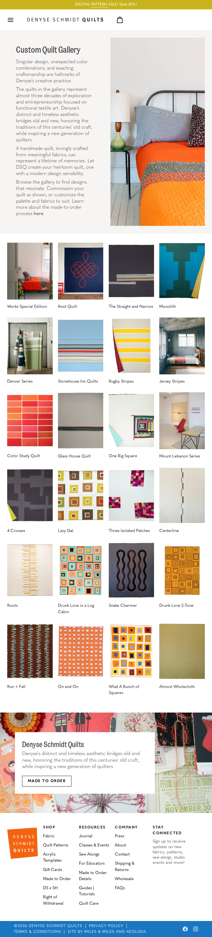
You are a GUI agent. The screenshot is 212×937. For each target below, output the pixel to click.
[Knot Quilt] (80, 271)
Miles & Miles (99, 932)
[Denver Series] (29, 345)
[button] (22, 826)
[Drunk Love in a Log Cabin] (80, 570)
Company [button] (126, 827)
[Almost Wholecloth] (182, 651)
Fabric (49, 836)
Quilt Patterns (55, 845)
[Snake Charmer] (131, 570)
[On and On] (80, 651)
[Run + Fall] (29, 651)
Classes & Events (94, 845)
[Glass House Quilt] (80, 420)
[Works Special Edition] (29, 271)
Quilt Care (89, 904)
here (38, 213)
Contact (122, 855)
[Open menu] (15, 19)
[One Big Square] (131, 420)
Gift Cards (52, 870)
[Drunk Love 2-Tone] (182, 570)
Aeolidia (136, 932)
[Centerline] (182, 495)
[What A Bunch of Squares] (131, 651)
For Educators (92, 864)
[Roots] (29, 570)
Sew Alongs (89, 855)
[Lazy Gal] (80, 495)
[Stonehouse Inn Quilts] (80, 345)
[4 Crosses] (29, 495)
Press (119, 836)
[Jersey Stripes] (182, 345)
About (120, 845)
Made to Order (57, 879)
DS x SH (50, 888)
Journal (85, 836)
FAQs (120, 888)
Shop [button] (49, 827)
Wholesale (124, 879)
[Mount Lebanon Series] (182, 420)
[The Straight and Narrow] (131, 271)
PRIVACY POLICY (106, 926)
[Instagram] (195, 929)
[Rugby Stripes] (131, 345)
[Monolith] (182, 271)
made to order (47, 781)
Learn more (102, 781)
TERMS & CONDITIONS (37, 932)
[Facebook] (185, 929)
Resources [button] (92, 827)
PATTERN (99, 4)
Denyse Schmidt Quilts (55, 926)
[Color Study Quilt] (29, 420)
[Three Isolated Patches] (131, 495)
